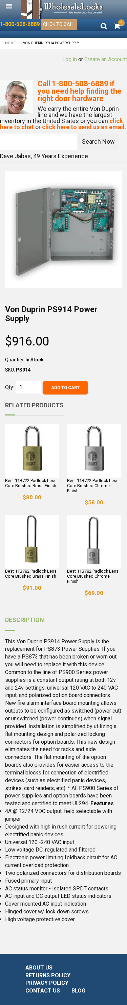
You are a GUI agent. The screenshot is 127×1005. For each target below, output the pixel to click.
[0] (117, 27)
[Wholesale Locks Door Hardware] (62, 9)
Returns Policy (47, 975)
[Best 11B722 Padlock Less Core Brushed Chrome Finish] (94, 451)
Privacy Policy (46, 983)
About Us (38, 967)
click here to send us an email (83, 126)
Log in (69, 59)
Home (10, 43)
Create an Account (105, 59)
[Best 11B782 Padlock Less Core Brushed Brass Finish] (32, 542)
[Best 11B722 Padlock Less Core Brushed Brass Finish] (32, 451)
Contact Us (42, 990)
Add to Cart (65, 387)
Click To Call (59, 24)
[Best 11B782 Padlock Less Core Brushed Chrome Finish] (94, 542)
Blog (78, 990)
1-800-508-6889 (20, 24)
